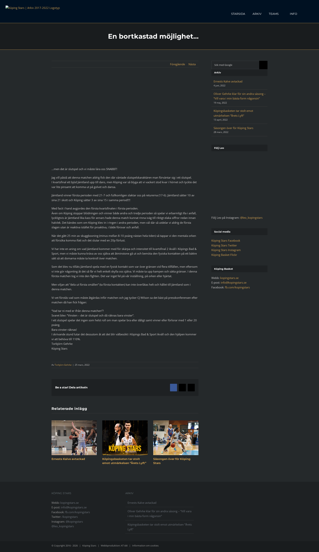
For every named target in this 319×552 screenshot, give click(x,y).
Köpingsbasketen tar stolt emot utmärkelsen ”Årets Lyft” (160, 527)
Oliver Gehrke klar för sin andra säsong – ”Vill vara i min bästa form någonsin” (159, 513)
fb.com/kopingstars (237, 287)
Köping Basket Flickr (224, 255)
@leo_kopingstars (251, 217)
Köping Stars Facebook (225, 240)
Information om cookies (145, 545)
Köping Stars (89, 545)
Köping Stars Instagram (226, 250)
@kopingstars (74, 521)
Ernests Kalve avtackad (68, 459)
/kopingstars (70, 517)
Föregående (177, 64)
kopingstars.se (229, 278)
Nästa (192, 64)
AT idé (124, 545)
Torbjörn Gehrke (63, 364)
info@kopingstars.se (233, 282)
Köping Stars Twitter (224, 245)
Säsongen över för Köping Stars (233, 128)
